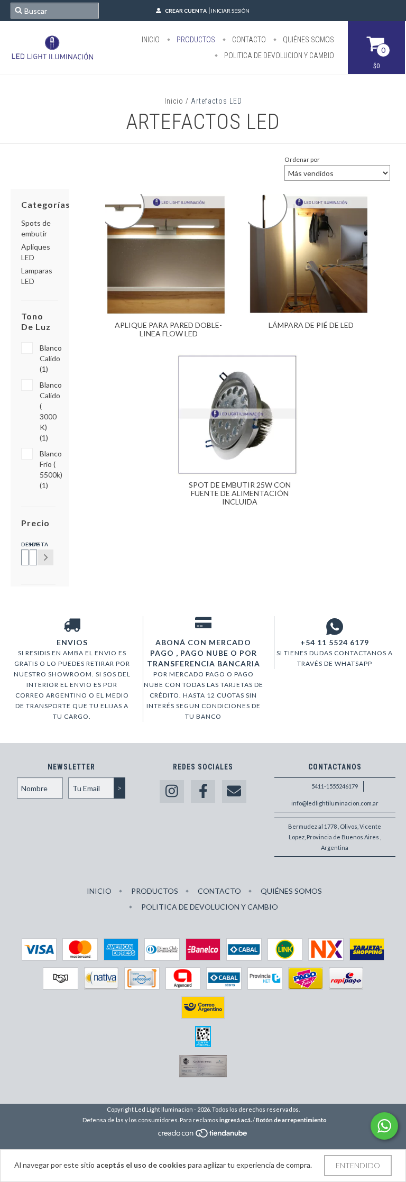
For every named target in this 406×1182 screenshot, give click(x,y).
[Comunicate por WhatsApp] (384, 1126)
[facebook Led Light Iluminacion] (203, 791)
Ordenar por (302, 159)
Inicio (151, 39)
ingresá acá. (235, 1119)
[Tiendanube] (203, 1135)
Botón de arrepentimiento (291, 1119)
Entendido (358, 1165)
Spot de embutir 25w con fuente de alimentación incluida (240, 493)
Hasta (32, 544)
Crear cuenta (186, 10)
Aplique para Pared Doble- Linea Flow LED (168, 329)
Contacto (248, 39)
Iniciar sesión (230, 10)
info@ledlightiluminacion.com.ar (335, 803)
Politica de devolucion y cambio (278, 55)
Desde (23, 544)
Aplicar (45, 557)
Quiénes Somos (307, 39)
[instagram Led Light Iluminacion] (172, 791)
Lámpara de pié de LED (311, 324)
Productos (195, 39)
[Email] (234, 791)
